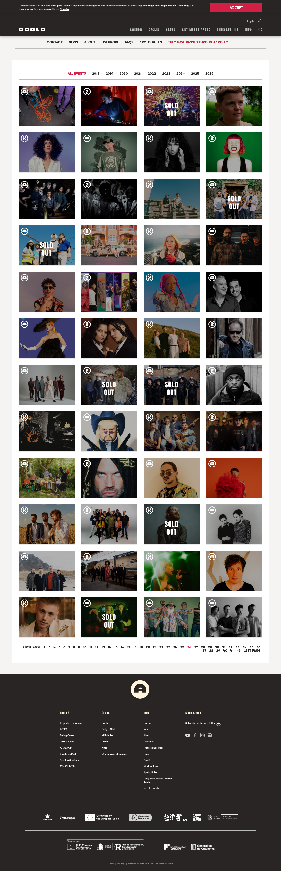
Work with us (151, 766)
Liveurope (110, 42)
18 (135, 647)
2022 (152, 73)
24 (175, 647)
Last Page (252, 651)
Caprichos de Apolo (71, 723)
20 (148, 647)
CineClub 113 (228, 30)
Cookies (64, 9)
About (89, 42)
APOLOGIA (66, 747)
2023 (166, 73)
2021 (138, 73)
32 (230, 647)
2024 (180, 73)
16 (123, 647)
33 (237, 647)
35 (251, 647)
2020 (124, 73)
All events (77, 73)
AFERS (63, 729)
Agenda (136, 30)
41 (232, 651)
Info (248, 30)
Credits (147, 760)
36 (258, 647)
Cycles (154, 30)
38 (211, 651)
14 (110, 647)
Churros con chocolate (114, 754)
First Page (32, 647)
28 (203, 647)
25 (182, 647)
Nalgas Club (108, 729)
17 (129, 647)
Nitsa (104, 747)
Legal (111, 864)
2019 (109, 73)
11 (91, 647)
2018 (96, 73)
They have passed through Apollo (198, 42)
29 (210, 647)
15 (116, 647)
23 (168, 647)
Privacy (120, 864)
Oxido (105, 741)
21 (155, 647)
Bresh (105, 723)
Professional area (153, 747)
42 (239, 651)
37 (204, 651)
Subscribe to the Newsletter (200, 723)
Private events (151, 788)
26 (189, 647)
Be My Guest (67, 735)
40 (225, 651)
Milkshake (107, 735)
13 (103, 647)
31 (224, 647)
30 (217, 647)
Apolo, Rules (150, 42)
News (73, 42)
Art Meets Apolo (196, 30)
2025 (195, 73)
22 (161, 647)
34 (244, 647)
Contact (55, 42)
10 (85, 647)
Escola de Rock (68, 754)
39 (218, 651)
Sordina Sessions (69, 760)
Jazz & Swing (67, 741)
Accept (236, 7)
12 (97, 647)
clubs (171, 30)
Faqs (129, 42)
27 (196, 647)
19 (141, 647)
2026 (209, 73)
